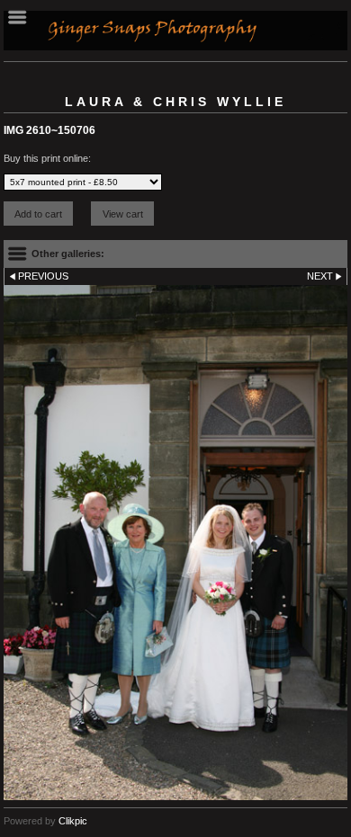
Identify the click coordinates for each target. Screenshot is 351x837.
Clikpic (72, 820)
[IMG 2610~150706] (175, 542)
